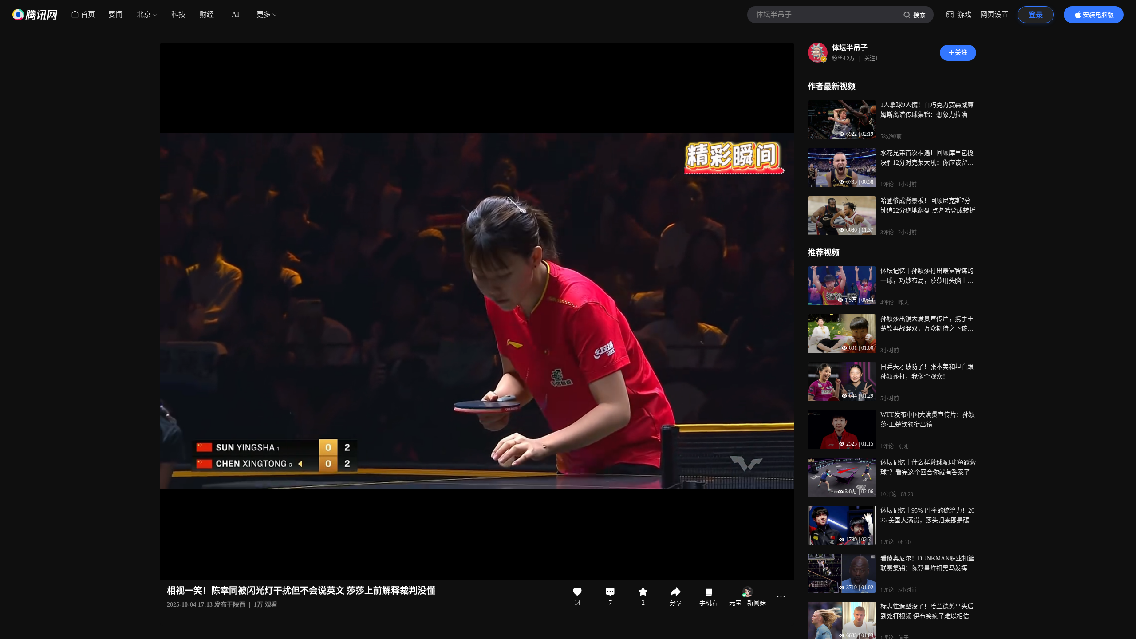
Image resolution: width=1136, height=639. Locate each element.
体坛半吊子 (850, 47)
